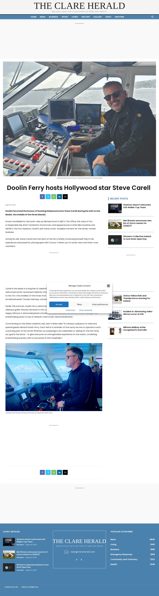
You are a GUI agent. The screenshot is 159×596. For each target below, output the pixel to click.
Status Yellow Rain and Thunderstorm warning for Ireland (136, 298)
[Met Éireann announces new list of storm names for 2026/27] (115, 224)
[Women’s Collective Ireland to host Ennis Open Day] (115, 240)
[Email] (65, 196)
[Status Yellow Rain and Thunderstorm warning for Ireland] (115, 299)
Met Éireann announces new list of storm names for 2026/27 (137, 223)
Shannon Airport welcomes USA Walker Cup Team (137, 206)
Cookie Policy (70, 310)
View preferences (100, 304)
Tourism (12, 172)
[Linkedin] (59, 196)
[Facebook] (42, 196)
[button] (108, 286)
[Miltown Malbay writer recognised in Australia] (115, 331)
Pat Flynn (20, 545)
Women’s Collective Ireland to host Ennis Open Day (137, 237)
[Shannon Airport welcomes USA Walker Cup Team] (115, 208)
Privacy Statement (85, 310)
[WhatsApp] (53, 196)
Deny (79, 304)
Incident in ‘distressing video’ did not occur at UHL (138, 313)
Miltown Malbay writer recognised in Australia (135, 328)
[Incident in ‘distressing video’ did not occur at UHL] (115, 315)
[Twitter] (48, 196)
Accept (59, 304)
